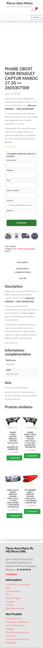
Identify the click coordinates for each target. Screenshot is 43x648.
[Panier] (35, 10)
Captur (25, 249)
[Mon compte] (32, 9)
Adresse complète (13, 190)
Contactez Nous (13, 591)
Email (8, 180)
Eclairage (31, 249)
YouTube (9, 605)
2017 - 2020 (17, 249)
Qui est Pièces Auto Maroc (18, 585)
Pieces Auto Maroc (19, 3)
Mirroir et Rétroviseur (15, 626)
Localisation (11, 574)
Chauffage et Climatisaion (18, 622)
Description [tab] (22, 262)
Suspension (11, 636)
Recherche (36, 17)
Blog (8, 588)
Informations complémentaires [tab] (22, 270)
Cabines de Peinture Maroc (18, 639)
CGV (8, 595)
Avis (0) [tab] (22, 278)
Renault (7, 251)
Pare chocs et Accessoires (17, 632)
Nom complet (12, 160)
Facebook (10, 602)
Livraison (10, 200)
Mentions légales (13, 598)
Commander (15, 458)
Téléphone (11, 170)
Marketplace (11, 643)
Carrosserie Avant (14, 619)
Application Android (15, 608)
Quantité (10, 211)
